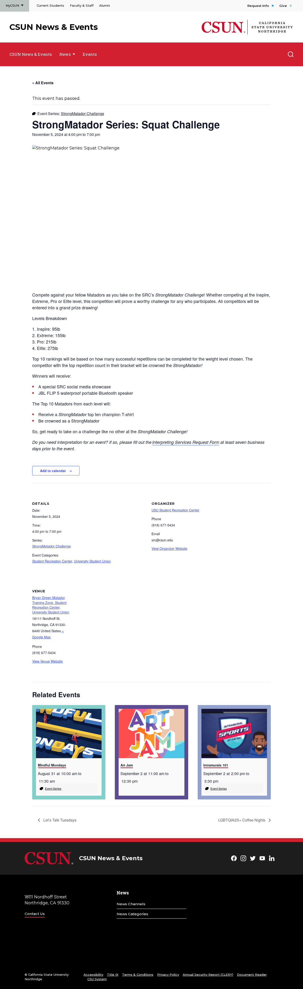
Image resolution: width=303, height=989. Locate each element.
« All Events (42, 82)
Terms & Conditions (137, 974)
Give (283, 6)
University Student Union (92, 561)
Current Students (50, 5)
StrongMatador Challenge (51, 546)
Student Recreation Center (52, 561)
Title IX (112, 974)
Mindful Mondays (52, 765)
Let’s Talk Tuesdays (59, 820)
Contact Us (35, 913)
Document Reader (252, 974)
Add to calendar (53, 470)
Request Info (258, 6)
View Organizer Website (169, 548)
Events (90, 54)
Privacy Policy (168, 974)
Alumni (104, 5)
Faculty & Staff (82, 5)
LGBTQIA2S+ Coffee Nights (242, 820)
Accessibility (93, 974)
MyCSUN (12, 5)
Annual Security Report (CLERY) (208, 974)
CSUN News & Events (53, 27)
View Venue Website (47, 661)
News (65, 54)
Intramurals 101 (215, 765)
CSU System (97, 979)
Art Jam (126, 765)
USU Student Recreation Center (175, 510)
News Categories (132, 914)
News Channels (131, 904)
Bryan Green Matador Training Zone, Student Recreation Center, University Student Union (50, 604)
